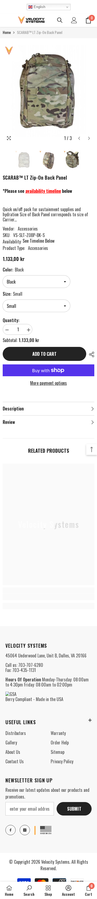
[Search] (60, 20)
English (39, 7)
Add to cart (44, 354)
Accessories (28, 228)
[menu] (6, 20)
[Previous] (79, 138)
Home (7, 32)
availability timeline (43, 191)
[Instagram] (25, 830)
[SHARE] (90, 354)
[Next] (89, 138)
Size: (12, 294)
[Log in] (74, 20)
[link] (48, 597)
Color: (13, 269)
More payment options (48, 383)
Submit (74, 809)
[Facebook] (10, 830)
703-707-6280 (30, 665)
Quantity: (11, 320)
